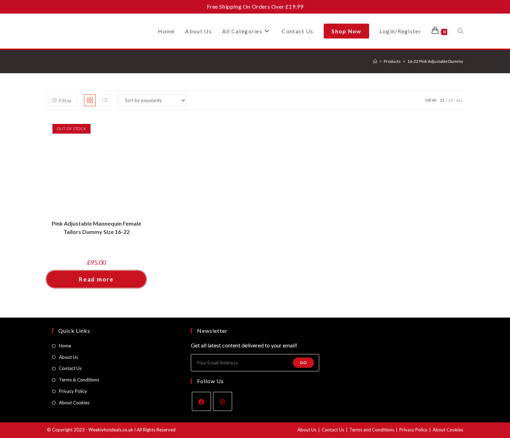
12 (442, 100)
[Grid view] (90, 100)
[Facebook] (201, 401)
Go (303, 362)
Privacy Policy (73, 391)
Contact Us (70, 368)
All (459, 100)
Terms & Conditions (79, 379)
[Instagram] (222, 401)
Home (65, 345)
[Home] (375, 61)
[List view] (105, 100)
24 (450, 100)
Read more (96, 279)
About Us (68, 357)
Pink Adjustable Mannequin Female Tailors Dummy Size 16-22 (96, 227)
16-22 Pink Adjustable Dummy (435, 61)
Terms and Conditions (371, 429)
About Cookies (74, 402)
